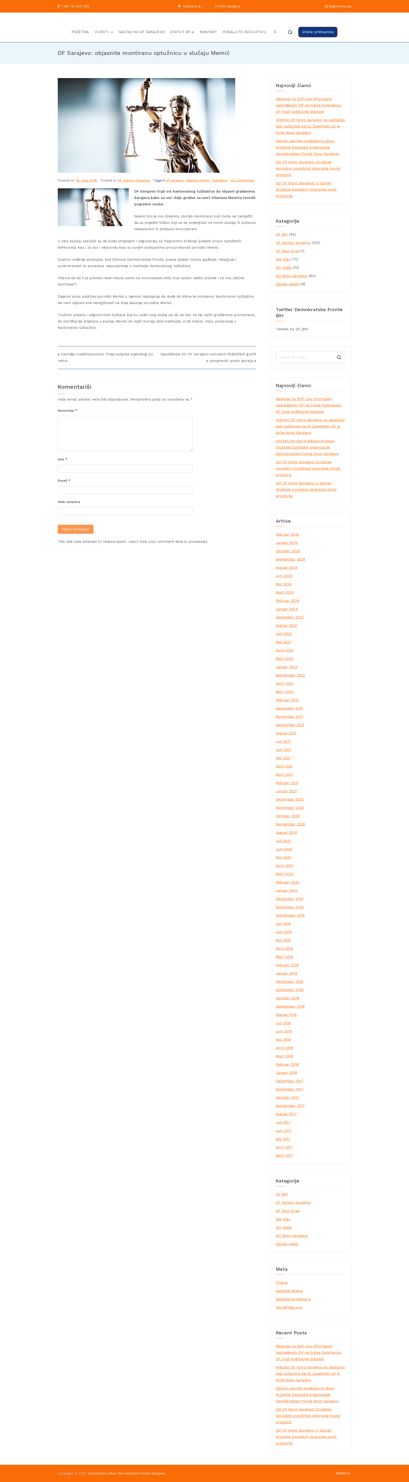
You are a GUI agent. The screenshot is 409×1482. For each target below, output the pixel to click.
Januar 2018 (286, 1073)
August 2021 (286, 733)
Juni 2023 (284, 634)
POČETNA (80, 32)
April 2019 (284, 948)
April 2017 (284, 1147)
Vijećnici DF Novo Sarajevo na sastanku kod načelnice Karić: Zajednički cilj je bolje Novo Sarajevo (310, 126)
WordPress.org (289, 1307)
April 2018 (284, 1048)
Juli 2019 (283, 924)
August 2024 (286, 567)
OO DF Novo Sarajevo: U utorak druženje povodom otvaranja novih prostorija (306, 189)
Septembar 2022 (290, 675)
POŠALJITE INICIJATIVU (244, 32)
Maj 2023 (283, 642)
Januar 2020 (287, 890)
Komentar (67, 410)
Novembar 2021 (289, 717)
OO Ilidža (284, 267)
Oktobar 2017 (287, 1097)
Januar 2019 (286, 973)
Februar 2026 (287, 534)
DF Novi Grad (287, 251)
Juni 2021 (283, 750)
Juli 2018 (283, 1023)
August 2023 (286, 625)
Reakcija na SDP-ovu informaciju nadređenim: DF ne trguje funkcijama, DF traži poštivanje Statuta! (309, 105)
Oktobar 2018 (287, 998)
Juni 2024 (284, 576)
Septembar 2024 (290, 559)
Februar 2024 (287, 601)
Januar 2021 (286, 791)
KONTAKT (208, 32)
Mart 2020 (284, 874)
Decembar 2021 (289, 708)
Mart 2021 (284, 774)
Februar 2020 (287, 882)
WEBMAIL (343, 1473)
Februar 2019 (287, 965)
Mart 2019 (284, 957)
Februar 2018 (287, 1064)
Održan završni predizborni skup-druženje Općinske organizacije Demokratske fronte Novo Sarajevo (307, 147)
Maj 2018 (283, 1039)
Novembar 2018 (289, 990)
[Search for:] (310, 357)
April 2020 (284, 866)
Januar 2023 (286, 667)
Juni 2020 (284, 849)
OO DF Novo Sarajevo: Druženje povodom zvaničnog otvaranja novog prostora (308, 168)
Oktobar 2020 (288, 816)
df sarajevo (175, 180)
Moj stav (283, 259)
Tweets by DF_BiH (292, 329)
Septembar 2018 (290, 1006)
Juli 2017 (283, 1122)
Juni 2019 (284, 932)
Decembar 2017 (289, 1081)
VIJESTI (102, 32)
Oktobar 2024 (288, 551)
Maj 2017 (283, 1139)
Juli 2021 (283, 741)
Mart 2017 (284, 1155)
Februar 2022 (287, 700)
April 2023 (284, 650)
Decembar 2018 (289, 981)
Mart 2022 (284, 692)
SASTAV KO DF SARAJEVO (142, 32)
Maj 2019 (283, 940)
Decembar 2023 (289, 617)
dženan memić (198, 180)
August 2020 (286, 832)
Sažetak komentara (293, 1299)
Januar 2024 (287, 609)
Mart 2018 (284, 1056)
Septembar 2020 (290, 824)
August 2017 (286, 1114)
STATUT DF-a (182, 32)
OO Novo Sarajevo (292, 276)
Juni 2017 (284, 1131)
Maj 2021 (283, 758)
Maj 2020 (283, 857)
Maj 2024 (283, 584)
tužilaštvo (220, 180)
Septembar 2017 (290, 1106)
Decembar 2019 (289, 899)
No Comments (242, 180)
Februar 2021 (287, 783)
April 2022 (284, 683)
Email (64, 480)
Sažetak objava (289, 1291)
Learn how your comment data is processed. (168, 541)
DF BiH (282, 234)
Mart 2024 (285, 592)
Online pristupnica (318, 32)
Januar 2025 (287, 543)
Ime (62, 459)
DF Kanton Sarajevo (133, 180)
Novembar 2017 (289, 1089)
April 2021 (284, 766)
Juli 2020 (283, 841)
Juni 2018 (284, 1031)
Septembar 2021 (290, 725)
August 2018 (286, 1015)
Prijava (282, 1282)
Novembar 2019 (289, 907)
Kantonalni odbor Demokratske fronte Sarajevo (126, 1473)
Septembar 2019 (290, 915)
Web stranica (69, 502)
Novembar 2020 (290, 808)
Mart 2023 (284, 659)
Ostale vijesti (287, 284)
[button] (111, 32)
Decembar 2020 (290, 799)
